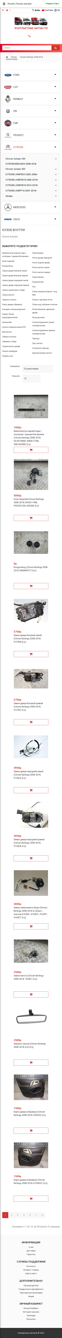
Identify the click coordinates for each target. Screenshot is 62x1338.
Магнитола (7, 332)
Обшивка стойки (9, 342)
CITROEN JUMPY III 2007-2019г (21, 190)
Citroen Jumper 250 (15, 169)
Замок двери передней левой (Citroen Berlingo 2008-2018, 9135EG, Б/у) (28, 774)
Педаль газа (7, 356)
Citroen (14, 57)
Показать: (16, 376)
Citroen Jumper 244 (15, 159)
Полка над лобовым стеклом (44, 304)
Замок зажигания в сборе (13, 290)
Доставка (31, 1251)
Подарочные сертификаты (31, 1289)
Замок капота (8, 295)
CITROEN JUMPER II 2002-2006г (21, 174)
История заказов (31, 1312)
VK (58, 10)
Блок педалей (8, 261)
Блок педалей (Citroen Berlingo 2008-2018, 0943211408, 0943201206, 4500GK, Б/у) (29, 502)
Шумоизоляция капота (42, 353)
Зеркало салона (9, 300)
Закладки (31, 1315)
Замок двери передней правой (15, 285)
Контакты (31, 1266)
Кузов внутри (11, 59)
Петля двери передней (42, 258)
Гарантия (31, 1254)
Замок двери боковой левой (14, 271)
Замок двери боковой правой (15, 276)
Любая (8, 196)
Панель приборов (9, 351)
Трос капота (37, 343)
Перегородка (37, 253)
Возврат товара (31, 1270)
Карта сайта (31, 1273)
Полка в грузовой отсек (42, 300)
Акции (31, 1296)
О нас (31, 1247)
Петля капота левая (40, 267)
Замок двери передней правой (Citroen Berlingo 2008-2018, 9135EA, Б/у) (29, 842)
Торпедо (35, 339)
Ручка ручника (38, 317)
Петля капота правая (41, 272)
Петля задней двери (41, 263)
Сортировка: (15, 366)
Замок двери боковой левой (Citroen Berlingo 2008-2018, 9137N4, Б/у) (28, 638)
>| (42, 1215)
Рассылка (31, 1319)
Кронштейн (7, 322)
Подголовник (38, 277)
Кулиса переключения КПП (14, 327)
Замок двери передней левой (15, 280)
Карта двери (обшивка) (12, 304)
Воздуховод (7, 266)
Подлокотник (37, 282)
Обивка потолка (9, 337)
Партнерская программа (31, 1293)
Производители (31, 1285)
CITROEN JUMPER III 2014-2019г (21, 185)
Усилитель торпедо (40, 348)
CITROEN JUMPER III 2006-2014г (21, 180)
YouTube (49, 10)
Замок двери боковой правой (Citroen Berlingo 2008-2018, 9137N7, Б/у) (28, 706)
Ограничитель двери (11, 346)
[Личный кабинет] (8, 10)
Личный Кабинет (31, 1308)
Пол (34, 287)
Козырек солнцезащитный (13, 309)
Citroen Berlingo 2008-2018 (31, 57)
